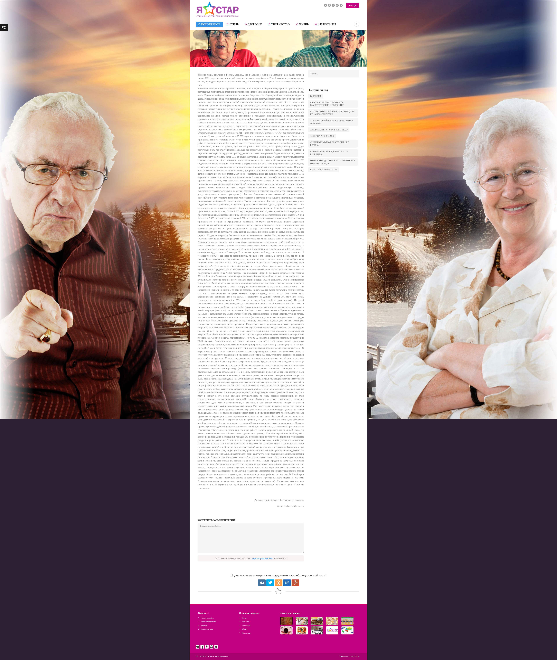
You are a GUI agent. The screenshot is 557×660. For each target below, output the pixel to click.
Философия (327, 24)
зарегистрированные (262, 558)
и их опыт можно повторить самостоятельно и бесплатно (327, 103)
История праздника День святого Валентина (329, 152)
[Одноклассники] (278, 582)
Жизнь (304, 24)
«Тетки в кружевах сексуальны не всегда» (329, 143)
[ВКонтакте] (262, 582)
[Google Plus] (295, 582)
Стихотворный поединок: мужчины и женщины (331, 122)
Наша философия (207, 618)
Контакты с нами (207, 629)
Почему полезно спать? (323, 170)
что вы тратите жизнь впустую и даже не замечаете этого (332, 112)
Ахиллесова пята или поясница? (329, 130)
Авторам (204, 625)
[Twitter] (270, 582)
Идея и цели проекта (208, 622)
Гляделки (315, 96)
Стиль (234, 24)
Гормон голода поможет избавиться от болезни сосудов (332, 161)
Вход (352, 5)
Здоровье (255, 24)
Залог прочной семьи (322, 136)
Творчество (280, 24)
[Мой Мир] (287, 582)
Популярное (210, 24)
